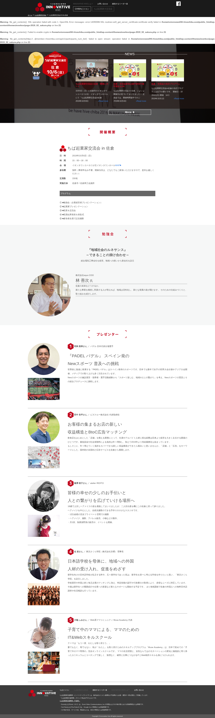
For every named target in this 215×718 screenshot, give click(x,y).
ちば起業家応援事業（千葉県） (70, 701)
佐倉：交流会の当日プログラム (165, 84)
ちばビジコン (64, 690)
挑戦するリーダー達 (120, 4)
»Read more (103, 101)
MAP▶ (118, 165)
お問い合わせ (102, 4)
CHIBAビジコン (82, 9)
